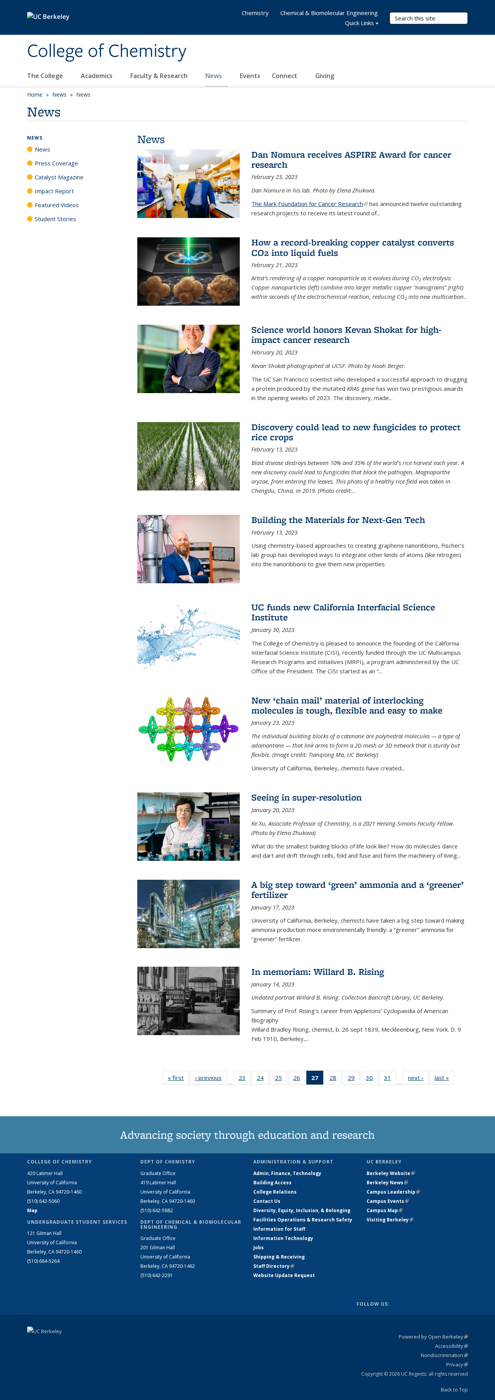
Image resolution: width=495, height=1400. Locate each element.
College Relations (275, 1192)
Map (32, 1210)
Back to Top (454, 1389)
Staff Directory (273, 1266)
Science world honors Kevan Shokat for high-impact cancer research (346, 335)
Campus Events (388, 1201)
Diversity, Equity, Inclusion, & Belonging (301, 1210)
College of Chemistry (106, 51)
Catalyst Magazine (59, 177)
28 (335, 1079)
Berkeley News (387, 1182)
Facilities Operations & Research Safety (302, 1219)
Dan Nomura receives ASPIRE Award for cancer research (351, 159)
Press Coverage (56, 163)
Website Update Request (284, 1275)
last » (444, 1078)
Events (250, 76)
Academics (97, 76)
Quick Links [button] (359, 23)
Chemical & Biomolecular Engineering (329, 13)
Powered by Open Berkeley (433, 1336)
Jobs (258, 1247)
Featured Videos (57, 205)
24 (263, 1079)
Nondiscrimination (444, 1355)
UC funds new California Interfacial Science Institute (343, 612)
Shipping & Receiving (279, 1257)
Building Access (272, 1182)
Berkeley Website (391, 1173)
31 (390, 1079)
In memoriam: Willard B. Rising (317, 972)
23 (245, 1079)
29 (354, 1079)
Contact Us (266, 1201)
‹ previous (211, 1078)
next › (418, 1078)
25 (281, 1079)
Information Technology (283, 1238)
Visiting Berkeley (390, 1219)
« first (178, 1078)
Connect (285, 76)
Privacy (457, 1364)
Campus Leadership (393, 1192)
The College (46, 76)
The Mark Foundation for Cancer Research (309, 204)
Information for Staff (279, 1229)
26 (299, 1079)
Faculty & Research (159, 76)
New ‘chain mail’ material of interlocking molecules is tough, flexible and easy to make (346, 705)
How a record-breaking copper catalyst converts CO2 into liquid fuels (352, 247)
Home (35, 94)
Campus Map (385, 1210)
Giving (324, 76)
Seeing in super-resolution (306, 797)
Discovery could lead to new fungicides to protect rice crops (356, 432)
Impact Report (54, 191)
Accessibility (451, 1345)
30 (372, 1079)
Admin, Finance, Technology (287, 1173)
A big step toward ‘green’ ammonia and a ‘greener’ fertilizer (357, 890)
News (214, 76)
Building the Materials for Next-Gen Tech (338, 520)
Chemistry (255, 13)
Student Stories (55, 219)
